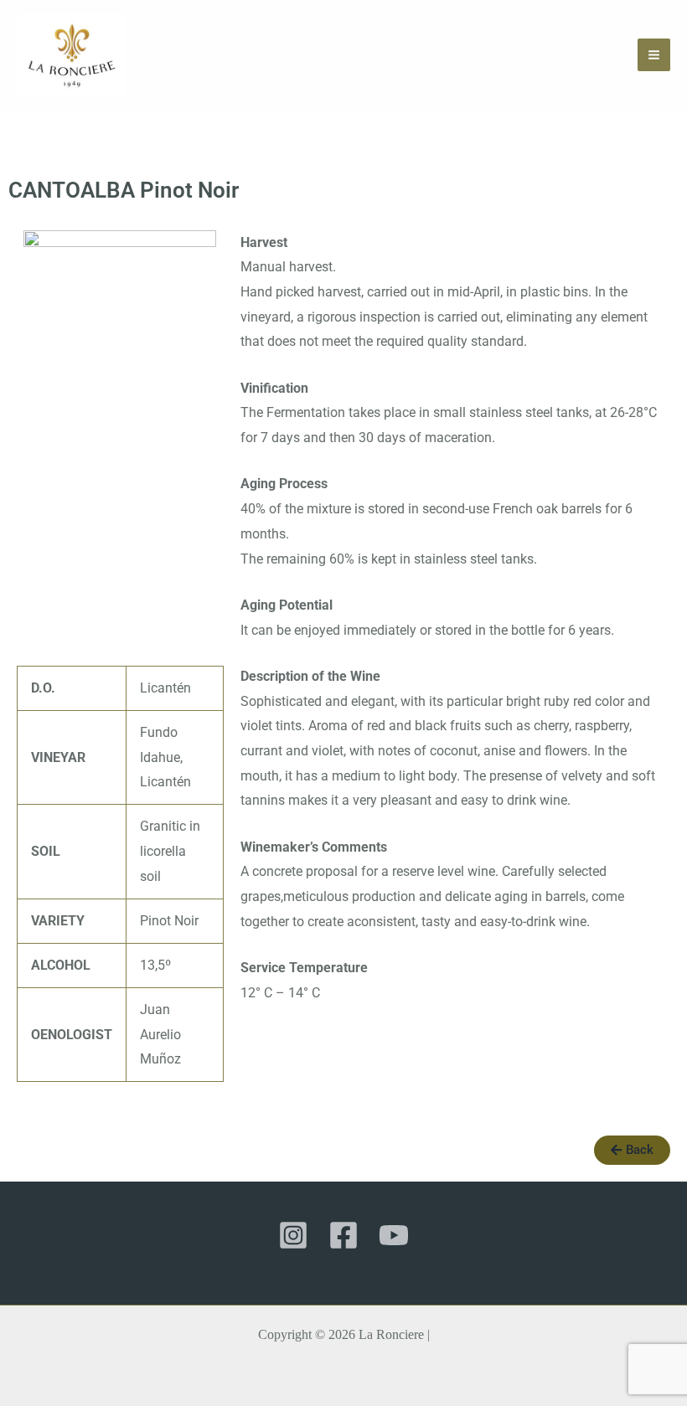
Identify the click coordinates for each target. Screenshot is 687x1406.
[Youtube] (394, 1235)
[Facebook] (343, 1235)
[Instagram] (293, 1235)
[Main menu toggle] (654, 55)
